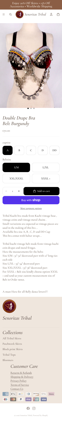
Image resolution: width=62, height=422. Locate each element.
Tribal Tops (9, 354)
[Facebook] (28, 408)
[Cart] (58, 14)
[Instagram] (34, 408)
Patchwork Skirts (12, 343)
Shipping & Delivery (21, 376)
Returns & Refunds (21, 372)
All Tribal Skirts (12, 338)
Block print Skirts (13, 349)
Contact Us (16, 388)
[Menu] (3, 14)
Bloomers (8, 360)
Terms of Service (19, 385)
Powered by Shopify (40, 415)
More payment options (31, 208)
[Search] (10, 14)
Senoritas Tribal (26, 415)
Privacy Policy (18, 380)
